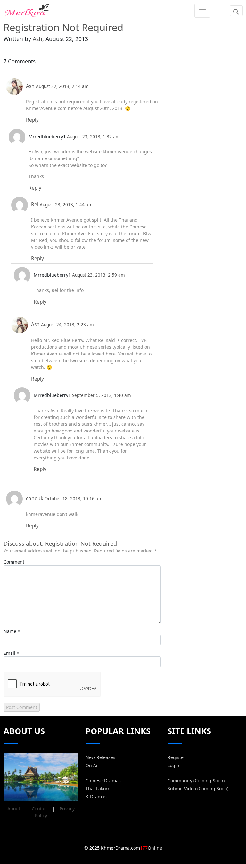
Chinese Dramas (103, 780)
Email (9, 653)
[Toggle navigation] (202, 10)
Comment (14, 562)
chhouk (34, 498)
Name (10, 631)
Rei (34, 204)
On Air (92, 765)
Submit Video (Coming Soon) (198, 788)
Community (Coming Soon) (196, 780)
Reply (32, 119)
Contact (40, 809)
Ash (37, 39)
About (13, 809)
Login (173, 765)
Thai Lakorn (98, 788)
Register (176, 757)
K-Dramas (96, 796)
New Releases (100, 757)
